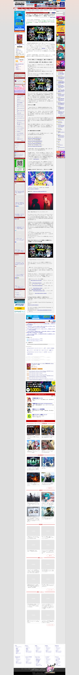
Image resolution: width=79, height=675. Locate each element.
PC (18, 8)
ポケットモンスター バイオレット (34, 340)
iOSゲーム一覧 (38, 664)
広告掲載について (18, 294)
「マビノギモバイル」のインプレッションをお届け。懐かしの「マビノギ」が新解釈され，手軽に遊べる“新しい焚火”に (48, 484)
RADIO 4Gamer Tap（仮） (20, 114)
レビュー (33, 9)
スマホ (33, 8)
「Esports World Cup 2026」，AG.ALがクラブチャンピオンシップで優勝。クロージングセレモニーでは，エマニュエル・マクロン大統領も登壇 (33, 437)
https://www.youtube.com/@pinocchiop (34, 146)
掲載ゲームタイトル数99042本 (19, 5)
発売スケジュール (18, 662)
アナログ (53, 8)
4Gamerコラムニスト (20, 126)
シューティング (58, 662)
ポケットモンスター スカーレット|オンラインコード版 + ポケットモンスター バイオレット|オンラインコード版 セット (41, 379)
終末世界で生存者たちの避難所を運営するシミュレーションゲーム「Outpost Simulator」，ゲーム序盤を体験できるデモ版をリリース (33, 484)
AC (49, 8)
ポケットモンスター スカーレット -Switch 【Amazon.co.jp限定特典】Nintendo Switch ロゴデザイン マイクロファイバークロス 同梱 (41, 371)
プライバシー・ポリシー (40, 672)
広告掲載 (45, 672)
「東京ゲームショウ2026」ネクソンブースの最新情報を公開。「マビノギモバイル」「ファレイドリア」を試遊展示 (33, 451)
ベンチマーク (48, 663)
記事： (19, 81)
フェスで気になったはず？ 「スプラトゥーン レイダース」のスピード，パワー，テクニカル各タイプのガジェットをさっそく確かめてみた (19, 239)
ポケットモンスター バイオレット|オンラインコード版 (37, 374)
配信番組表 (55, 9)
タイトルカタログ (28, 652)
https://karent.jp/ (36, 159)
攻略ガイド (28, 9)
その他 (57, 664)
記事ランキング (18, 653)
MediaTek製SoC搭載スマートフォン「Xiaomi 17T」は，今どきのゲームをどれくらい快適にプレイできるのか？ (48, 571)
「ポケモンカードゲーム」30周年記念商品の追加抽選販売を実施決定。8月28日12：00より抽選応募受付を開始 (61, 82)
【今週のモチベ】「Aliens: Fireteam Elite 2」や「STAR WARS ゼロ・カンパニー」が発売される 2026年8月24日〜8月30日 (33, 537)
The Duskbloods (60, 129)
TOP (16, 8)
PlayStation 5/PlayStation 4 (19, 155)
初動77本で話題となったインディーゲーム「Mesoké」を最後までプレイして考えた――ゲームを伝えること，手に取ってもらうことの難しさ (19, 251)
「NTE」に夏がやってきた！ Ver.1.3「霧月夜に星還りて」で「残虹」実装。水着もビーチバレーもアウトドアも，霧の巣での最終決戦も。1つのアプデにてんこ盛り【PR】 (48, 503)
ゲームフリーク (30, 350)
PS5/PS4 (26, 8)
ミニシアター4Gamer (20, 129)
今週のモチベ (19, 99)
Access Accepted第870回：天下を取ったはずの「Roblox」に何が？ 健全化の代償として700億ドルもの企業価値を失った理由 (61, 86)
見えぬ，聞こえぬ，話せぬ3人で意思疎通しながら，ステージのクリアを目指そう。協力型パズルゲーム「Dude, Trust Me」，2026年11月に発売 (61, 104)
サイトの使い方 (25, 0)
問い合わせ (29, 0)
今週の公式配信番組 (19, 102)
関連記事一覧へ (53, 322)
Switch (30, 8)
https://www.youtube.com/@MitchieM (34, 143)
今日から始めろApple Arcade (21, 120)
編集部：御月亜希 (52, 17)
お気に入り (54, 0)
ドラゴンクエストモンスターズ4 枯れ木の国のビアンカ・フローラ (61, 126)
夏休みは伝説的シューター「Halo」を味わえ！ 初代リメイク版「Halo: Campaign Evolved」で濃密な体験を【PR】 (47, 518)
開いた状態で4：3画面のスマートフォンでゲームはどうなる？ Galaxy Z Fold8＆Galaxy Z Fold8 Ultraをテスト (48, 585)
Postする (51, 12)
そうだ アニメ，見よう (20, 116)
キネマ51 (18, 137)
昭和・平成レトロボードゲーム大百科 (20, 124)
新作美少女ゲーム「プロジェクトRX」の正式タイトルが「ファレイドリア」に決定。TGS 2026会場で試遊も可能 (47, 451)
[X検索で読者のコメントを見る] (48, 12)
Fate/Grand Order (60, 122)
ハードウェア (45, 8)
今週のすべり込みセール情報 (20, 111)
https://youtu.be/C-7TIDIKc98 (33, 188)
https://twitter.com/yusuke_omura (39, 290)
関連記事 (43, 48)
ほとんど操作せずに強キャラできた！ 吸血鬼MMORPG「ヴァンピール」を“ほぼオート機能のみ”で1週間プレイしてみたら (19, 228)
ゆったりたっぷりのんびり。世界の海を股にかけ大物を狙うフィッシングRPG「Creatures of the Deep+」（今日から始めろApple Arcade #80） (48, 552)
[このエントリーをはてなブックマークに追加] (54, 13)
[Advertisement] (40, 636)
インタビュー (37, 9)
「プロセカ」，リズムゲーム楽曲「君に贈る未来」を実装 (48, 468)
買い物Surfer (18, 131)
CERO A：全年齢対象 (51, 348)
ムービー (41, 9)
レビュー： (21, 81)
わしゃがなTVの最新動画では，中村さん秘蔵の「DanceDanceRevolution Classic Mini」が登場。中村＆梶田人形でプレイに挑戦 (48, 436)
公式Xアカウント (19, 0)
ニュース (17, 66)
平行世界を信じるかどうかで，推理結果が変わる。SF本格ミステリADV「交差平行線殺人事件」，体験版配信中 (61, 108)
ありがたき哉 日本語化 (20, 133)
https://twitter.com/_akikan (37, 288)
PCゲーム (17, 152)
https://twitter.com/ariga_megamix (40, 293)
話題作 (15, 9)
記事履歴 (59, 0)
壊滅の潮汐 (59, 139)
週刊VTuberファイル (20, 104)
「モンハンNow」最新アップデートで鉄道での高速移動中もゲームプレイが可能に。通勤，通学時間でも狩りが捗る (61, 91)
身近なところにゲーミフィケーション (20, 135)
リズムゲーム (58, 663)
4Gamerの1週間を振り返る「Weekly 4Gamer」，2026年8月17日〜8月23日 (32, 551)
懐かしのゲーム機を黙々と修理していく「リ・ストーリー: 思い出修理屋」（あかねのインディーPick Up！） (47, 537)
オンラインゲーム (20, 9)
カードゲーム (58, 661)
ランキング (62, 0)
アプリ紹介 (37, 662)
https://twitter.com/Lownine (36, 289)
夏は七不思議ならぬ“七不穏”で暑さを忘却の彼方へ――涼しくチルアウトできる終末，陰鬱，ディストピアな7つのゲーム (19, 215)
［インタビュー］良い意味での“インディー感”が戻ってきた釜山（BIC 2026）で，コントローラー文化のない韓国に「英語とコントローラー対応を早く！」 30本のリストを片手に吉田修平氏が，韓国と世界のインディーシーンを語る (19, 275)
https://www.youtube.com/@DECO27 (34, 138)
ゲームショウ (46, 9)
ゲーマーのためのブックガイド (20, 118)
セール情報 (37, 661)
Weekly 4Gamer (19, 97)
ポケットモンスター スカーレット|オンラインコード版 (37, 377)
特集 (17, 67)
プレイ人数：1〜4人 (37, 350)
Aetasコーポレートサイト (19, 296)
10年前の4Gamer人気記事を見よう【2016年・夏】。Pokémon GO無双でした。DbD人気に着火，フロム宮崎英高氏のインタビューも (19, 203)
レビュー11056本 (17, 6)
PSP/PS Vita (57, 645)
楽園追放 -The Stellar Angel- (61, 132)
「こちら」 (44, 669)
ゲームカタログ (58, 665)
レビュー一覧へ (50, 589)
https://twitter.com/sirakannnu (37, 285)
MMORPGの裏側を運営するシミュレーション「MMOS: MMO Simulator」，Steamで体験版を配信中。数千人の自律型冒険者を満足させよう (61, 99)
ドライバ (17, 149)
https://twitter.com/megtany (37, 282)
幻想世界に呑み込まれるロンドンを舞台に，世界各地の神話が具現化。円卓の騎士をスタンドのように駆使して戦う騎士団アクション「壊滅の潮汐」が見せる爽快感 (33, 586)
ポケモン (17, 48)
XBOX (22, 8)
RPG (45, 348)
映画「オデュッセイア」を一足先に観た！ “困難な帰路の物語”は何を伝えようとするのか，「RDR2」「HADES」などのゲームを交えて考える (19, 192)
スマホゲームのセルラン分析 (20, 109)
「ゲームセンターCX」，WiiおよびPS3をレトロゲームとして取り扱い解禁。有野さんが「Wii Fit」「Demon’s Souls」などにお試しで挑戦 (61, 73)
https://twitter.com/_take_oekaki (36, 280)
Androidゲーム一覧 (39, 665)
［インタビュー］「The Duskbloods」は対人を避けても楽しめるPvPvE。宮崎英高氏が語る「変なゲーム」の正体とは (48, 621)
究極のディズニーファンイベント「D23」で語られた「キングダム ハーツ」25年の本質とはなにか (19, 287)
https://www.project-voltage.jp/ (33, 304)
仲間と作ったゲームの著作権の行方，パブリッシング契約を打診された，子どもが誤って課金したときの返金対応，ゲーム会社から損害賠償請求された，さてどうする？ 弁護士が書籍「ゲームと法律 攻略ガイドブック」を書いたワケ (33, 519)
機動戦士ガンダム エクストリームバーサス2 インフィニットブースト (61, 136)
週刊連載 (25, 9)
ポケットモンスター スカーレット (19, 45)
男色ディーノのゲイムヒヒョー (20, 106)
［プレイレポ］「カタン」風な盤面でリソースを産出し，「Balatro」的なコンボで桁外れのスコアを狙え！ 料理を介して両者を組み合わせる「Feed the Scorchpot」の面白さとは (33, 571)
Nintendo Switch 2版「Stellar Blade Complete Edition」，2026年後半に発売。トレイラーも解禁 (61, 78)
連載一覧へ (23, 140)
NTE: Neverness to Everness (61, 148)
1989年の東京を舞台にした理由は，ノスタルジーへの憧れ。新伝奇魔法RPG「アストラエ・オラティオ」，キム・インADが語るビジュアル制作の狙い (19, 264)
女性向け (37, 8)
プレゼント (50, 9)
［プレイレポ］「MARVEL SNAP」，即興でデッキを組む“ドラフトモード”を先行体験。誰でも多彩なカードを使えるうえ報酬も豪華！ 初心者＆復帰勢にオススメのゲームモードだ (33, 469)
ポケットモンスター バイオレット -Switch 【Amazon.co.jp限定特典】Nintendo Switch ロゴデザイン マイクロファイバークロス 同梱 (41, 376)
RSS (14, 0)
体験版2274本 (22, 6)
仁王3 (58, 142)
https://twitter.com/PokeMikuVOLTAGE (44, 310)
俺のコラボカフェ (19, 122)
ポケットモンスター (45, 350)
